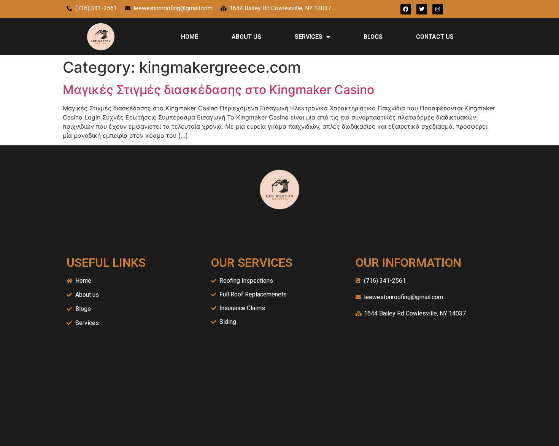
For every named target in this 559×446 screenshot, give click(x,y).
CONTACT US (435, 36)
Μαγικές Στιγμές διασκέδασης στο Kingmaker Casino (218, 89)
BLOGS (373, 36)
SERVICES (308, 36)
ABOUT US (246, 36)
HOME (189, 36)
